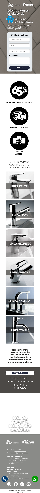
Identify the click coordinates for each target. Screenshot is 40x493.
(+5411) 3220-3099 (20, 451)
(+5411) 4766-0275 (15, 449)
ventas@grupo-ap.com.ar (19, 453)
